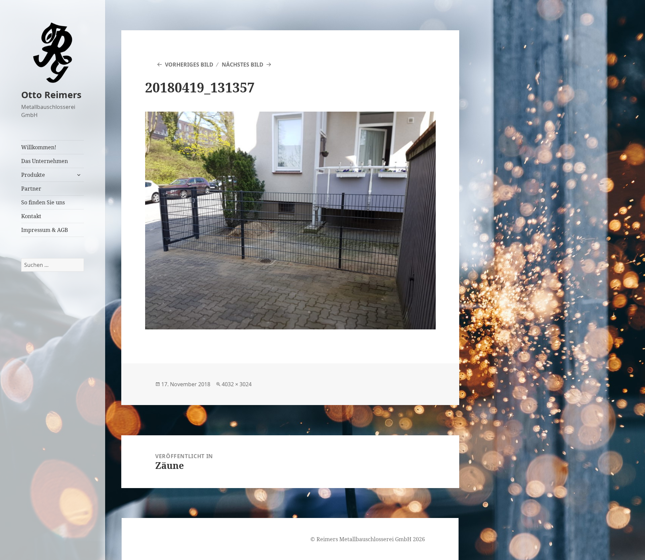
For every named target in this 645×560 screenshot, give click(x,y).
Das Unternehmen (44, 161)
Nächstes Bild (242, 64)
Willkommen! (38, 147)
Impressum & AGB (44, 230)
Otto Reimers (51, 94)
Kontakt (31, 216)
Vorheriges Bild (189, 64)
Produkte (33, 174)
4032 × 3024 (237, 384)
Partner (31, 188)
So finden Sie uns (43, 202)
